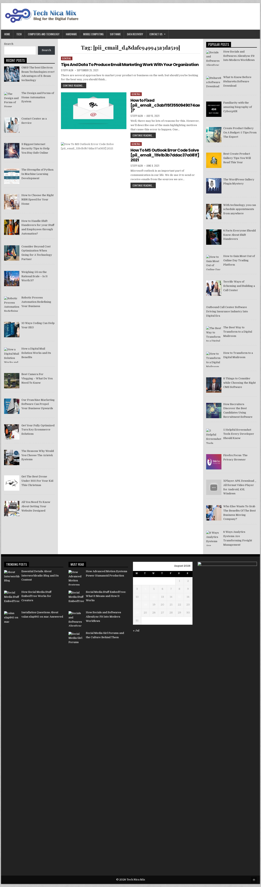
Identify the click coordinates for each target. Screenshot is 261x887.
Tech (19, 34)
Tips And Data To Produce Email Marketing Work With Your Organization (130, 64)
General (66, 58)
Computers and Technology (44, 34)
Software (115, 34)
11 (145, 596)
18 (145, 604)
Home (7, 34)
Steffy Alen (67, 70)
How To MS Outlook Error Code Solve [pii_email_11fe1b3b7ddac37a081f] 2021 (164, 155)
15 (179, 596)
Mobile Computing (93, 34)
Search (8, 43)
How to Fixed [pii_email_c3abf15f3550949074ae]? (165, 105)
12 (154, 596)
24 (137, 612)
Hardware (71, 34)
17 (137, 604)
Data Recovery (135, 34)
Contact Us (156, 34)
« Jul (136, 630)
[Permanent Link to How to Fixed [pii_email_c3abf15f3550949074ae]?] (93, 110)
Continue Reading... (74, 86)
